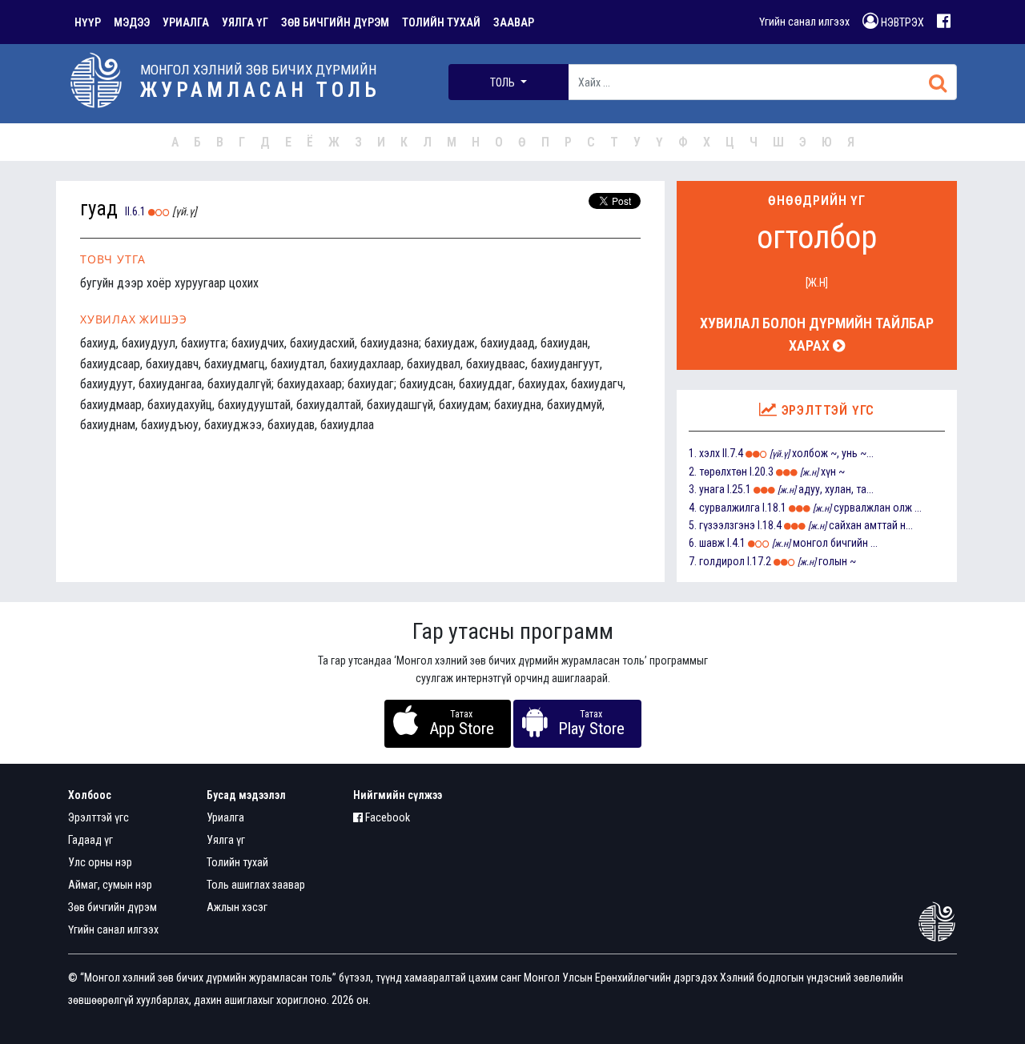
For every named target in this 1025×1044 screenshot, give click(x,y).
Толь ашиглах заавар (256, 884)
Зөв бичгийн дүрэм (112, 907)
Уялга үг (226, 839)
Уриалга (225, 817)
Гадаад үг (90, 839)
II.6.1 (135, 211)
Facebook (386, 817)
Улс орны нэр (100, 862)
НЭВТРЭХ (901, 22)
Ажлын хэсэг (237, 907)
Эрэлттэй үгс (98, 817)
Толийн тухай (237, 862)
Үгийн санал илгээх (804, 21)
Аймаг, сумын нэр (110, 884)
